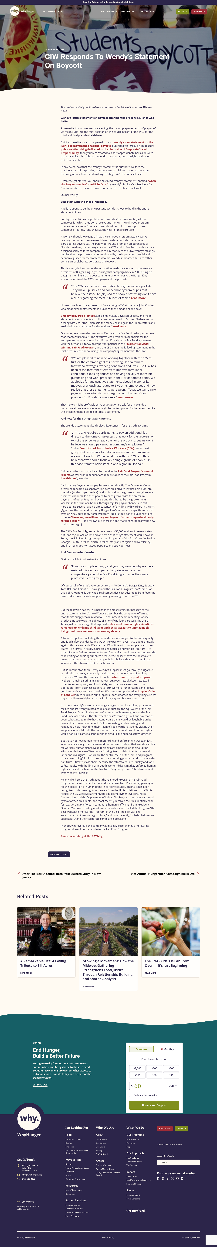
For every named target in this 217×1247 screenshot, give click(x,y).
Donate (182, 11)
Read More (26, 973)
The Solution (131, 1165)
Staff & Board (102, 1154)
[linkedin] (183, 1178)
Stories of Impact (103, 1165)
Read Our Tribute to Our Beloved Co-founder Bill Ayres (108, 2)
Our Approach (135, 1153)
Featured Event (133, 1195)
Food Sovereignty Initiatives (138, 1180)
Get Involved (148, 11)
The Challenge (132, 1158)
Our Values (101, 1143)
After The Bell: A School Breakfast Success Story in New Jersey (61, 875)
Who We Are (107, 11)
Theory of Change (134, 1161)
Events (130, 1190)
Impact (130, 1172)
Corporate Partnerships (75, 1179)
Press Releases (72, 1216)
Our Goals (100, 1146)
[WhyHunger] (22, 11)
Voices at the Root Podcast (77, 1212)
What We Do (127, 11)
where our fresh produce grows (131, 677)
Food (68, 1135)
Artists (68, 1175)
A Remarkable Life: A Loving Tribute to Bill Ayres (43, 963)
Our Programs (135, 1135)
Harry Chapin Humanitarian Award (108, 1174)
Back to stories (59, 854)
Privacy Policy (108, 1237)
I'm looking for (61, 10)
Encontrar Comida (73, 1139)
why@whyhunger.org (32, 1174)
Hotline (68, 1143)
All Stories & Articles (74, 1208)
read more (138, 298)
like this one (68, 478)
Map (128, 1146)
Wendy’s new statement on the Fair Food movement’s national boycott (107, 144)
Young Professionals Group (77, 1168)
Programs (130, 1143)
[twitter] (173, 1178)
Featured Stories (72, 1205)
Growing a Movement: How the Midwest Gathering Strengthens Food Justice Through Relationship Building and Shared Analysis (108, 970)
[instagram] (164, 1178)
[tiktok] (168, 1178)
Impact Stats (131, 1176)
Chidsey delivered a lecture (78, 315)
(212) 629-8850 (28, 1179)
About (99, 1135)
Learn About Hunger (74, 1190)
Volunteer (69, 1171)
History (99, 1150)
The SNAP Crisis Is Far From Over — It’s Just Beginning (167, 963)
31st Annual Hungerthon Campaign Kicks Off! (163, 873)
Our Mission (101, 1139)
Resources (71, 1185)
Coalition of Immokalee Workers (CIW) (106, 448)
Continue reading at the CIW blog (82, 836)
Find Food (199, 11)
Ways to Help (73, 1159)
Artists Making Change (106, 1169)
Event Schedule (133, 1198)
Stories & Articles (75, 1200)
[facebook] (159, 1178)
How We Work (132, 1139)
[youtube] (178, 1178)
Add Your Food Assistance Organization (76, 1151)
